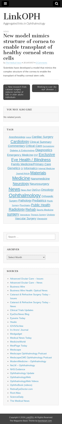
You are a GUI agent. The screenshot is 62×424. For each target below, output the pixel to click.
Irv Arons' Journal (19, 329)
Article (28, 137)
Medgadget (16, 333)
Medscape (15, 349)
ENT (36, 155)
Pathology (25, 200)
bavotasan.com (45, 421)
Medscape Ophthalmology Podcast (28, 353)
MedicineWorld (18, 341)
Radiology (17, 209)
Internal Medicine (46, 168)
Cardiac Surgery (42, 137)
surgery (13, 214)
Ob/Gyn (36, 189)
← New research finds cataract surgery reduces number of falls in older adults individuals (16, 92)
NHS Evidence (17, 369)
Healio (13, 322)
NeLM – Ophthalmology (22, 365)
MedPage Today (18, 345)
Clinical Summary (41, 142)
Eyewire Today (17, 318)
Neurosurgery (39, 184)
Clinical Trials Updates (21, 310)
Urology (51, 214)
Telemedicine (25, 215)
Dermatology (48, 146)
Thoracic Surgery (38, 215)
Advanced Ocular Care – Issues (26, 278)
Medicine (21, 178)
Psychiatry (25, 205)
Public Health (40, 205)
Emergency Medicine (20, 155)
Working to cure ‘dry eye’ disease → (47, 88)
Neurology (21, 184)
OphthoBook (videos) (21, 385)
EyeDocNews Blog (19, 314)
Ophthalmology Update (22, 373)
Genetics (13, 168)
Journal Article (23, 173)
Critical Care (34, 146)
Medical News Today (21, 337)
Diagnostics (43, 150)
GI (22, 168)
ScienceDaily (16, 396)
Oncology (47, 189)
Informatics (31, 168)
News (6, 31)
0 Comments (41, 62)
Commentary (16, 146)
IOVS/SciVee (16, 326)
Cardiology (20, 141)
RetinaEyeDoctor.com (21, 389)
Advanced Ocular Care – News (26, 282)
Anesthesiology (17, 137)
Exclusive (47, 154)
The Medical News (13, 62)
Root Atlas (15, 392)
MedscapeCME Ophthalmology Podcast (31, 357)
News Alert (26, 190)
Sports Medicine (45, 209)
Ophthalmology (25, 195)
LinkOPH (21, 16)
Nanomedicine (40, 178)
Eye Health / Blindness (31, 159)
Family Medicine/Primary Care (31, 164)
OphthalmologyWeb (20, 377)
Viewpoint (42, 218)
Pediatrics (39, 200)
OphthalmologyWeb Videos (24, 381)
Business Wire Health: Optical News (28, 290)
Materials (38, 173)
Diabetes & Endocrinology (22, 150)
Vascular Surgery (25, 218)
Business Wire (17, 286)
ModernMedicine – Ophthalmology (28, 361)
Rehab (30, 209)
